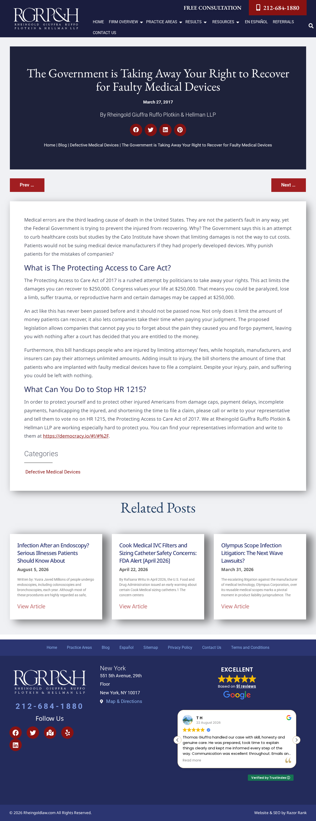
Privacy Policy (180, 647)
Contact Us (211, 647)
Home (49, 145)
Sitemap (150, 647)
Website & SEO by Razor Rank (280, 812)
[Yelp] (67, 732)
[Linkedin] (15, 745)
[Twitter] (33, 732)
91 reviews (246, 686)
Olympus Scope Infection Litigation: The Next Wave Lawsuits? (252, 553)
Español (126, 647)
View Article (31, 606)
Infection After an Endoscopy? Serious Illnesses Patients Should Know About (53, 553)
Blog (62, 145)
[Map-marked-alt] (50, 732)
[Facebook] (15, 732)
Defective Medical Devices (94, 145)
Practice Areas (79, 647)
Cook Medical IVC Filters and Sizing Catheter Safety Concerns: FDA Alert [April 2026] (158, 553)
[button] (126, 22)
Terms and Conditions (250, 647)
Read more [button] (192, 760)
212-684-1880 (50, 706)
